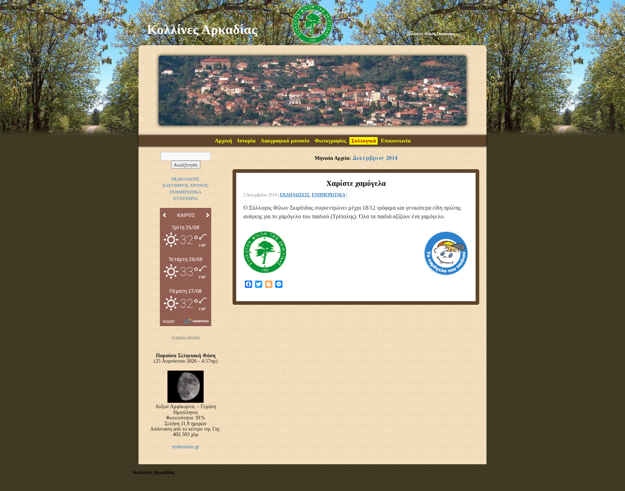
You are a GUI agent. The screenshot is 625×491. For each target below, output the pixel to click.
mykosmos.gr (185, 446)
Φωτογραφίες (330, 141)
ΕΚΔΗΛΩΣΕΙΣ (295, 194)
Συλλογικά (363, 141)
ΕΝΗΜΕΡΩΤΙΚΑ (328, 194)
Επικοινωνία (396, 141)
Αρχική (223, 141)
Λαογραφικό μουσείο (285, 141)
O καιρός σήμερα (185, 337)
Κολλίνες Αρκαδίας (202, 29)
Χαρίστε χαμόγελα (356, 183)
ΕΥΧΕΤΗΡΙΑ (185, 198)
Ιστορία (246, 141)
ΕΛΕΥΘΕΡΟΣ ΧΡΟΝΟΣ (185, 185)
